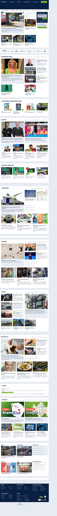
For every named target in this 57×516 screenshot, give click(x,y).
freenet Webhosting (35, 489)
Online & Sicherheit (35, 241)
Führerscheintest (19, 488)
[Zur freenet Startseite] (3, 2)
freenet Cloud (34, 487)
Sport (4, 120)
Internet (18, 1)
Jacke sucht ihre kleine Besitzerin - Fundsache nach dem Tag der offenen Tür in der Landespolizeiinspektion (40, 463)
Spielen (4, 400)
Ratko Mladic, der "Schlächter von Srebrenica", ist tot (30, 13)
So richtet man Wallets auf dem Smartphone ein (30, 265)
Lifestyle (5, 337)
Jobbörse (10, 486)
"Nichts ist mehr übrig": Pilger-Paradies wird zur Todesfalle (30, 15)
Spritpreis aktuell (3, 487)
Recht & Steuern (42, 188)
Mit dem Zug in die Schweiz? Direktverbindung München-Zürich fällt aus (32, 358)
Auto (4, 292)
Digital (4, 241)
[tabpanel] (12, 22)
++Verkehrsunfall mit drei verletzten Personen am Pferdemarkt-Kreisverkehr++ (39, 468)
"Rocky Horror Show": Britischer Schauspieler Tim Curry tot (39, 452)
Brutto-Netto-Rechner (43, 488)
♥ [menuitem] (30, 10)
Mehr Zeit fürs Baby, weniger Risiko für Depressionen (39, 450)
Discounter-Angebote (35, 486)
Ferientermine (3, 488)
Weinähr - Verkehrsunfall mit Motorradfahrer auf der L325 (39, 466)
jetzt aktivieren (4, 392)
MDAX (38, 199)
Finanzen (5, 188)
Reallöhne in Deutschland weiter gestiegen (30, 209)
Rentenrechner (42, 489)
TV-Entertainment (27, 1)
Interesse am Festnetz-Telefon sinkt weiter (30, 264)
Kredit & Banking (37, 188)
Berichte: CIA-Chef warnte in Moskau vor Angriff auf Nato (39, 448)
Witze (25, 489)
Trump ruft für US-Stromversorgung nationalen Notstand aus (30, 17)
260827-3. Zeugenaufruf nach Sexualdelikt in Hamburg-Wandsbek (40, 469)
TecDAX (38, 200)
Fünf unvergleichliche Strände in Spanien (30, 359)
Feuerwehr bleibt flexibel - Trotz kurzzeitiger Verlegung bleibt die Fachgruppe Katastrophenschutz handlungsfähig (40, 465)
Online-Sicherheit (42, 486)
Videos (25, 487)
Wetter (10, 487)
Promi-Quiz (18, 489)
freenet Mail (34, 488)
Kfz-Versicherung (35, 490)
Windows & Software (41, 241)
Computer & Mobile (29, 241)
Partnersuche (10, 488)
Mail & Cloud (35, 1)
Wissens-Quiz (26, 488)
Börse (2, 486)
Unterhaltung (7, 57)
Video (4, 386)
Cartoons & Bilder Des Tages (12, 101)
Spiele (25, 486)
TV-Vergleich (42, 490)
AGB (17, 501)
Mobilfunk (12, 1)
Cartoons (18, 486)
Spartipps (46, 188)
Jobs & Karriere (33, 188)
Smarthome (45, 241)
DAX (37, 197)
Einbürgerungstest (19, 487)
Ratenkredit (41, 487)
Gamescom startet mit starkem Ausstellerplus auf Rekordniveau (32, 261)
